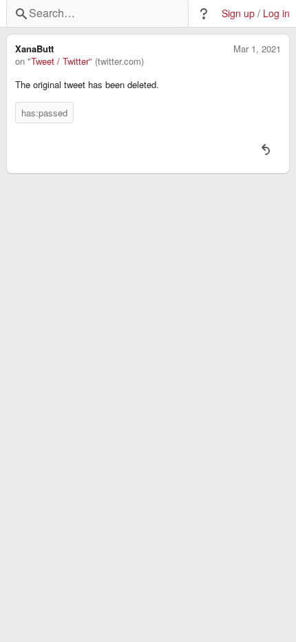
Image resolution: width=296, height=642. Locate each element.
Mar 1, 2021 (257, 49)
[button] (204, 14)
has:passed (44, 112)
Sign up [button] (238, 13)
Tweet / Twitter (60, 61)
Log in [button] (276, 13)
